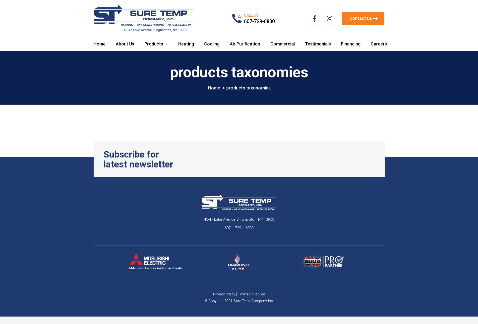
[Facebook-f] (314, 18)
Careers (379, 43)
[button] (363, 18)
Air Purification (245, 43)
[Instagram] (329, 18)
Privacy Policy (224, 294)
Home (100, 43)
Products (153, 43)
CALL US (251, 15)
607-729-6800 (259, 21)
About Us (125, 43)
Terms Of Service (251, 294)
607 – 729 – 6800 (239, 228)
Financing (350, 43)
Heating (186, 43)
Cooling (212, 43)
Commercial (282, 43)
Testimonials (318, 43)
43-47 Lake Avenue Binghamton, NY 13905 (239, 219)
